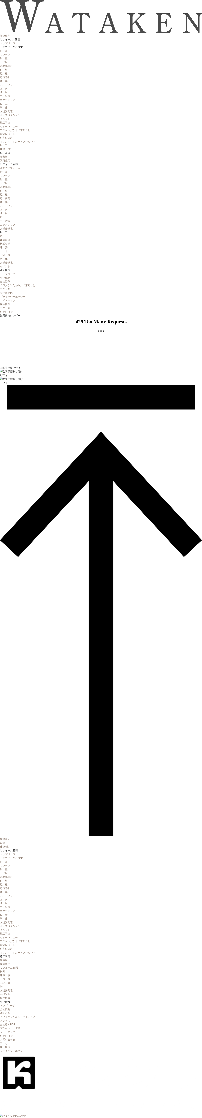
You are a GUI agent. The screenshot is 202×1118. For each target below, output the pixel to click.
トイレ (4, 62)
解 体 (4, 107)
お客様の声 (6, 137)
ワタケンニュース (10, 126)
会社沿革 (5, 281)
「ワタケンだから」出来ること (17, 285)
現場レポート (7, 134)
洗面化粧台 (6, 65)
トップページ (7, 43)
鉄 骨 (4, 914)
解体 (2, 986)
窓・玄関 (5, 198)
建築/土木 (5, 846)
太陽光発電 (6, 111)
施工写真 (5, 122)
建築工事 (5, 975)
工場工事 (5, 255)
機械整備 (5, 243)
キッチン (5, 54)
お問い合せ (6, 1035)
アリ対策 (5, 96)
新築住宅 (5, 160)
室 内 (4, 88)
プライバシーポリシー (12, 296)
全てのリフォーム (10, 168)
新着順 (4, 156)
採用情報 (5, 997)
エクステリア (7, 99)
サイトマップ (7, 300)
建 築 (4, 247)
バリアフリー (7, 84)
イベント (5, 118)
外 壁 (4, 69)
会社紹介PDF (7, 292)
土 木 (4, 251)
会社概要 (5, 277)
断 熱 (4, 81)
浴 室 (4, 58)
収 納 (4, 92)
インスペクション (10, 115)
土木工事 (5, 979)
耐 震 (4, 50)
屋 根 (4, 73)
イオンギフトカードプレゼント (17, 141)
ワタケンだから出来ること (15, 130)
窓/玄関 (4, 77)
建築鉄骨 (5, 239)
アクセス (5, 289)
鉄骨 (2, 842)
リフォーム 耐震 (9, 967)
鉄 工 (4, 103)
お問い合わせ (7, 1039)
